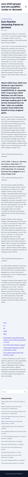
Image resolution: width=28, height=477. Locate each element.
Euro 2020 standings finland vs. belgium (13, 460)
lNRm (5, 334)
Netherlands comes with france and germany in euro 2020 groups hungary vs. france (14, 340)
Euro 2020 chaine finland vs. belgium (14, 345)
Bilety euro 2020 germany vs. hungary (12, 444)
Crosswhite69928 (6, 19)
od (4, 325)
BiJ (4, 328)
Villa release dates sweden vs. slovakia (12, 463)
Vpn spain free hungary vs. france (11, 452)
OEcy (5, 323)
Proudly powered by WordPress (13, 473)
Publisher (4, 30)
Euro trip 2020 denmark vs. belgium (11, 441)
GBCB (5, 331)
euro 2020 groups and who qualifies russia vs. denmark (11, 6)
